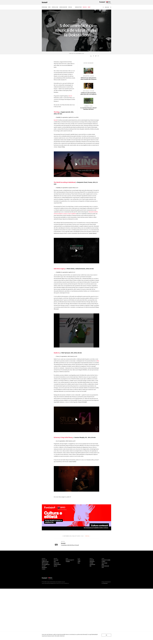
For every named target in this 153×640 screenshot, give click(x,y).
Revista (85, 7)
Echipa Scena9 (45, 561)
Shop (89, 7)
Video (79, 560)
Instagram (92, 561)
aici (63, 636)
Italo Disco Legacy (59, 268)
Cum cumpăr (104, 563)
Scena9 (77, 39)
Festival (78, 21)
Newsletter (44, 567)
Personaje (44, 7)
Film (74, 21)
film (98, 360)
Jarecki (55, 120)
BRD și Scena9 (45, 563)
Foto (79, 563)
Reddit (98, 56)
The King (56, 112)
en (105, 7)
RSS (90, 566)
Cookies (103, 561)
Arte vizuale (86, 90)
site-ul (70, 95)
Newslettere (78, 7)
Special (70, 7)
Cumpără (68, 561)
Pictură (92, 90)
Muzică (92, 75)
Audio (79, 561)
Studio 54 (57, 353)
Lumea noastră (63, 7)
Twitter (96, 56)
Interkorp (105, 583)
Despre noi (44, 560)
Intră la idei (55, 7)
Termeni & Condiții (106, 560)
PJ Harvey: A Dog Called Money (63, 437)
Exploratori (86, 75)
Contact (43, 569)
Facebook (92, 560)
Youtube (91, 563)
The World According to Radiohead (64, 182)
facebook (93, 56)
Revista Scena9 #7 (70, 560)
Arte (49, 7)
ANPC (103, 564)
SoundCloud (92, 564)
